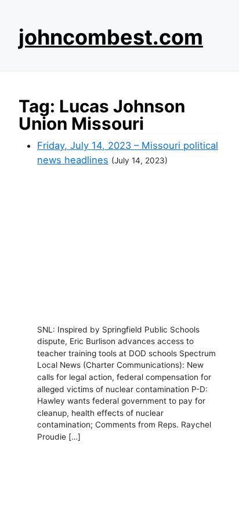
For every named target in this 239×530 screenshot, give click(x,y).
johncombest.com (111, 37)
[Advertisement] (128, 245)
